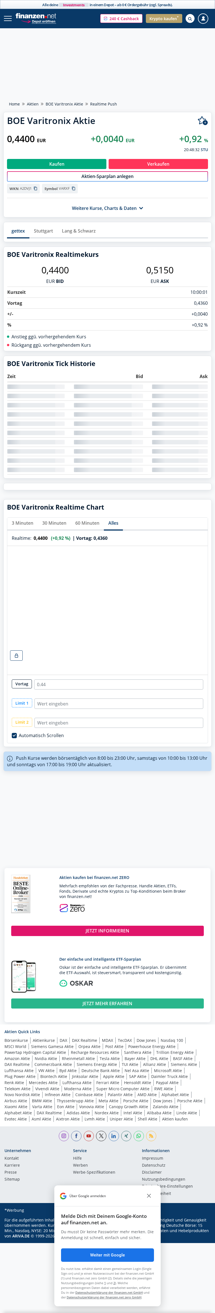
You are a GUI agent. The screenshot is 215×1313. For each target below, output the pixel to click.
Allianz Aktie (154, 1064)
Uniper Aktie (121, 1119)
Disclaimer (152, 1172)
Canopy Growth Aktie (128, 1106)
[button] (121, 18)
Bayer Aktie (135, 1058)
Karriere (12, 1165)
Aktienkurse (44, 1040)
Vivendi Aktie (47, 1088)
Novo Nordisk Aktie (22, 1094)
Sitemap (12, 1179)
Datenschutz (153, 1165)
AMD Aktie (147, 1094)
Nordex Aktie (107, 1112)
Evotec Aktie (15, 1119)
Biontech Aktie (53, 1076)
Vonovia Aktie (91, 1106)
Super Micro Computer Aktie (122, 1088)
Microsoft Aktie (168, 1070)
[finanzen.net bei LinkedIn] (114, 1136)
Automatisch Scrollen (41, 735)
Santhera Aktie (137, 1052)
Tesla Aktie (110, 1058)
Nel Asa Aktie (137, 1070)
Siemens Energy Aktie (97, 1064)
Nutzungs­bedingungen (163, 1179)
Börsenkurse (16, 1040)
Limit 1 (22, 703)
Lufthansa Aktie (19, 1070)
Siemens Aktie (184, 1064)
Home (14, 104)
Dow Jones (146, 1040)
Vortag (21, 683)
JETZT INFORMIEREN (107, 931)
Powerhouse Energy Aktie (152, 1046)
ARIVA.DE (21, 1236)
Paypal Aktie (167, 1082)
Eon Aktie (65, 1106)
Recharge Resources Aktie (95, 1052)
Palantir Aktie (120, 1094)
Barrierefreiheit (156, 1194)
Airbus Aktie (15, 1100)
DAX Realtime (84, 1040)
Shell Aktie (147, 1119)
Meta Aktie (108, 1100)
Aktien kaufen (175, 1119)
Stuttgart (43, 231)
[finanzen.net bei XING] (126, 1136)
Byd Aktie (68, 1070)
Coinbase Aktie (89, 1094)
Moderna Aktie (78, 1088)
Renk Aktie (14, 1082)
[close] (149, 1196)
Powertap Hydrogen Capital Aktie (35, 1052)
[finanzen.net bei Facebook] (76, 1136)
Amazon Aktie (17, 1058)
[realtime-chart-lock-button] (16, 655)
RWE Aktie (163, 1088)
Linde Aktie (186, 1112)
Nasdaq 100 (172, 1040)
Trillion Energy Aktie (175, 1052)
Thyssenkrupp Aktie (75, 1100)
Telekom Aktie (17, 1088)
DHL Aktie (159, 1058)
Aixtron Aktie (68, 1119)
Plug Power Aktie (20, 1076)
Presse (10, 1172)
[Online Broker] (38, 21)
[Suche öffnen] (190, 18)
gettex (18, 231)
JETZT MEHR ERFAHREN (107, 1003)
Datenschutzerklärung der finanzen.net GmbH (109, 1292)
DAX (63, 1040)
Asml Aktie (41, 1119)
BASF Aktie (183, 1058)
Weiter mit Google (107, 1255)
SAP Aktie (137, 1076)
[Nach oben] (199, 1306)
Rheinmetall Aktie (78, 1058)
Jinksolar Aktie (85, 1076)
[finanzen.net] (36, 15)
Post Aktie (114, 1046)
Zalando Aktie (165, 1106)
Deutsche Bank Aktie (100, 1070)
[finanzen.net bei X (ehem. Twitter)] (101, 1136)
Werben (80, 1165)
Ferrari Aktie (107, 1082)
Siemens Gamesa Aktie (52, 1046)
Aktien (33, 104)
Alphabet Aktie (175, 1094)
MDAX (107, 1040)
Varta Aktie (42, 1106)
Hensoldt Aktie (137, 1082)
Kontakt (11, 1158)
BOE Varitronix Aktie (64, 104)
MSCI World (15, 1046)
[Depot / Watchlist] (203, 121)
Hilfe (77, 1158)
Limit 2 (22, 722)
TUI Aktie (130, 1064)
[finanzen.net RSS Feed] (151, 1136)
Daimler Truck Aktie (169, 1076)
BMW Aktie (42, 1100)
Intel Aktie (132, 1112)
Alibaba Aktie (159, 1112)
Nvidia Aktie (46, 1058)
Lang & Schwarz (79, 231)
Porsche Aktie (135, 1100)
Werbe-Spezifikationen (94, 1172)
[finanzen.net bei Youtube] (89, 1136)
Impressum (152, 1158)
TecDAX (125, 1040)
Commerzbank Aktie (53, 1064)
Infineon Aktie (58, 1094)
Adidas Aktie (78, 1112)
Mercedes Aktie (43, 1082)
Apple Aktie (113, 1076)
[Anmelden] (203, 18)
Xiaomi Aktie (15, 1106)
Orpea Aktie (89, 1046)
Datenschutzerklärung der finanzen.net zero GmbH (104, 1297)
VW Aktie (46, 1070)
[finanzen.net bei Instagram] (64, 1136)
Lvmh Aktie (95, 1119)
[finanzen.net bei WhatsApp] (139, 1136)
